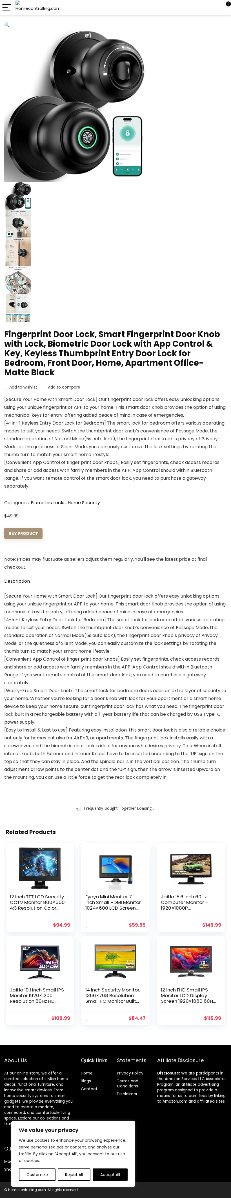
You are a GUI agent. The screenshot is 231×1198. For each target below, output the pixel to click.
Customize (37, 1174)
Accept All (110, 1174)
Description (17, 581)
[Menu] (7, 7)
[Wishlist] (213, 7)
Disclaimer (127, 1094)
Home (87, 1073)
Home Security (84, 502)
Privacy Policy (130, 1073)
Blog (85, 1081)
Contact (89, 1089)
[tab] (115, 581)
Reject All (74, 1174)
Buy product (23, 533)
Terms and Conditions (127, 1083)
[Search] (201, 7)
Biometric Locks (48, 502)
